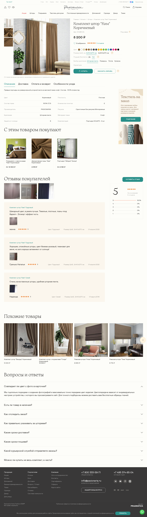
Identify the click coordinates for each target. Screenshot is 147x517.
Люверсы (103, 61)
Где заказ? (9, 2)
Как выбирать (33, 487)
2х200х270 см (103, 53)
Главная (76, 19)
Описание (9, 84)
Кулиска (117, 61)
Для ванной (96, 13)
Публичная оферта (62, 504)
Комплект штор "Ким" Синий (20, 278)
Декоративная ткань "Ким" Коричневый (41, 161)
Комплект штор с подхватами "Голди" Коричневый (53, 360)
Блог (57, 2)
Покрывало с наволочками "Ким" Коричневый (15, 161)
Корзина (138, 7)
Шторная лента (92, 61)
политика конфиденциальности (80, 504)
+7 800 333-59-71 (123, 2)
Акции (24, 13)
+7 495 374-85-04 (123, 472)
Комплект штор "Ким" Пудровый (21, 207)
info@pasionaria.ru (91, 481)
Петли (110, 61)
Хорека (52, 2)
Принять (122, 513)
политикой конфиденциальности (103, 513)
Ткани (123, 13)
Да (89, 57)
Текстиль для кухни (57, 13)
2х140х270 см (91, 53)
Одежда (107, 13)
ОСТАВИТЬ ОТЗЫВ (133, 179)
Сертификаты (56, 481)
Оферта (54, 484)
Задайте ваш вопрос (93, 490)
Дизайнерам (103, 2)
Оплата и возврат (41, 84)
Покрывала (42, 13)
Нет (93, 57)
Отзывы (89, 2)
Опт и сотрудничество (59, 475)
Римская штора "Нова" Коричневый (87, 359)
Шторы (32, 13)
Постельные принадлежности (78, 13)
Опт (47, 2)
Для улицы (8, 496)
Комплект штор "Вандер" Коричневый (17, 359)
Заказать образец (105, 71)
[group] (79, 49)
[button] (4, 152)
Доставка (70, 2)
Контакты (63, 2)
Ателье (96, 2)
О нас (42, 2)
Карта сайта (55, 487)
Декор (115, 13)
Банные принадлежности (13, 484)
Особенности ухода (64, 84)
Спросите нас (139, 2)
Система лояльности (35, 493)
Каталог (83, 19)
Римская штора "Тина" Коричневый (122, 359)
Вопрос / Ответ (79, 2)
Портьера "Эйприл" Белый (67, 161)
